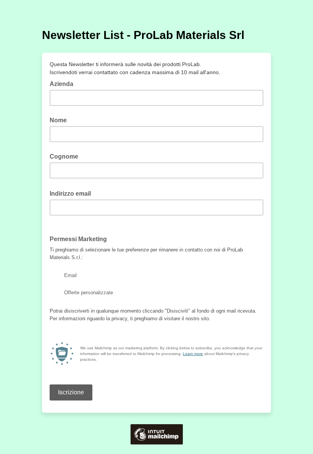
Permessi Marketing (80, 238)
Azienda (61, 84)
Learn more (193, 354)
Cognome (64, 156)
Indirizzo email (72, 193)
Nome (58, 120)
